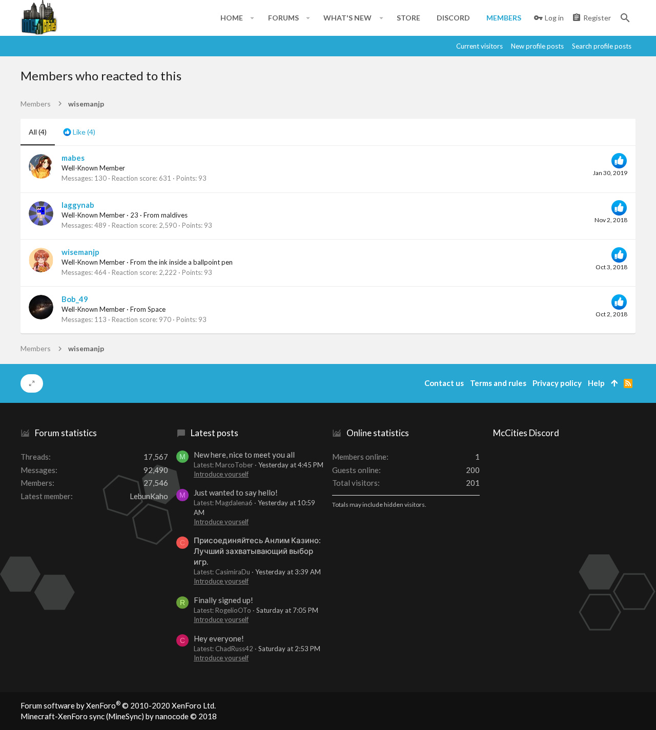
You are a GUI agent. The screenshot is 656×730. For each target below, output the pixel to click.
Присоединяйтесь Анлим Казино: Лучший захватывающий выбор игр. (257, 550)
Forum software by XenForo (118, 705)
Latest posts (214, 432)
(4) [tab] (38, 131)
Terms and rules (498, 383)
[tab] (79, 132)
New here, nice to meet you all (244, 454)
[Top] (614, 383)
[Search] (625, 18)
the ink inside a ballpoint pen (190, 262)
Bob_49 (74, 299)
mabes (73, 157)
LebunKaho (149, 496)
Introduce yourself (221, 474)
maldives (174, 215)
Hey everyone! (219, 638)
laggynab (77, 204)
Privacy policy (557, 383)
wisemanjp (80, 251)
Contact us (444, 383)
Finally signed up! (223, 600)
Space (157, 309)
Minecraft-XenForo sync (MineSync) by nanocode (118, 716)
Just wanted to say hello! (236, 492)
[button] (252, 18)
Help (596, 383)
